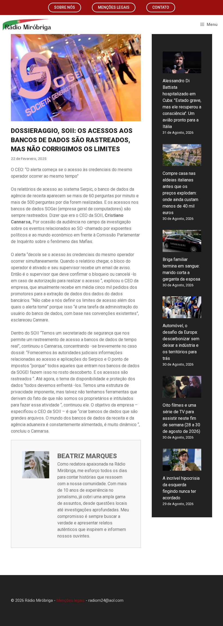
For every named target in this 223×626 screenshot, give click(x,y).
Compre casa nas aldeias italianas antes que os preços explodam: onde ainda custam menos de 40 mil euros (180, 193)
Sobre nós (64, 7)
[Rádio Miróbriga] (27, 24)
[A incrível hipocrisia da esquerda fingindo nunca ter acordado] (182, 467)
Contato (160, 7)
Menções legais (113, 7)
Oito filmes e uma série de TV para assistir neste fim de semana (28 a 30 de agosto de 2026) (181, 418)
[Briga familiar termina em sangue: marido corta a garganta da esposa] (182, 248)
